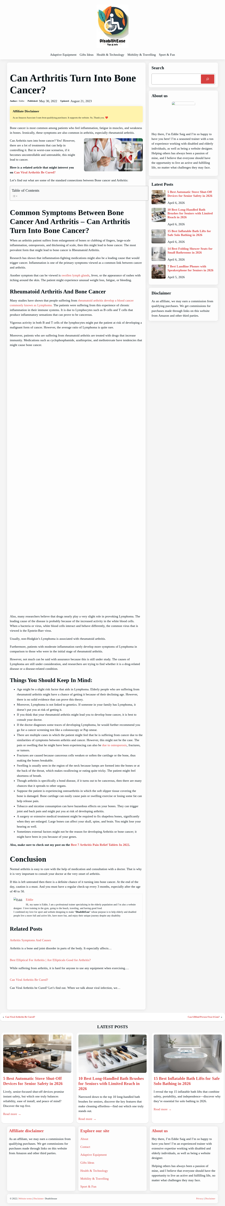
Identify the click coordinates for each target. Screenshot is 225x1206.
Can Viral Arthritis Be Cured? (35, 172)
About (84, 1139)
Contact (85, 1147)
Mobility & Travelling (94, 1178)
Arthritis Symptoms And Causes (30, 940)
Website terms (25, 1198)
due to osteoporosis (114, 745)
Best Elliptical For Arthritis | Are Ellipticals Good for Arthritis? (50, 960)
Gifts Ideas (87, 1162)
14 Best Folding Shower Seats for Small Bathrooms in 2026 (190, 250)
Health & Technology (94, 1170)
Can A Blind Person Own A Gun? (204, 1017)
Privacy (199, 1198)
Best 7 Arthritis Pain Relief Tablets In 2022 (100, 845)
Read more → (12, 1114)
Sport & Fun (88, 1186)
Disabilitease (51, 1198)
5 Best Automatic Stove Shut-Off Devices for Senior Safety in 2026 (190, 193)
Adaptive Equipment (93, 1154)
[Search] (207, 79)
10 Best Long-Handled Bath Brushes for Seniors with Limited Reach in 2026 (190, 213)
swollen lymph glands (75, 275)
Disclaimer (38, 1198)
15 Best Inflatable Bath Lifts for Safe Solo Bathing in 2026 (189, 233)
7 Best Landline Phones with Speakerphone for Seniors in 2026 (190, 268)
